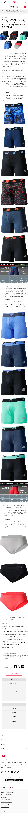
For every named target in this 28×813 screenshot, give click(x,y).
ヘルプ (3, 735)
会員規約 (3, 797)
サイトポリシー (5, 804)
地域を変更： (4, 787)
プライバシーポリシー (6, 802)
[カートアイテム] (25, 2)
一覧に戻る (14, 673)
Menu (25, 7)
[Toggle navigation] (1, 2)
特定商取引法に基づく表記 (7, 792)
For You (3, 748)
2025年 (14, 712)
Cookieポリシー (5, 807)
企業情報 (3, 744)
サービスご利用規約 (6, 794)
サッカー (14, 695)
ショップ (3, 739)
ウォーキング (14, 683)
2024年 (14, 717)
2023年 (14, 721)
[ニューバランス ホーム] (14, 2)
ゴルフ (14, 691)
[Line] (23, 667)
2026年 (14, 708)
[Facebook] (15, 667)
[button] (4, 2)
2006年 (4, 639)
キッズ (14, 687)
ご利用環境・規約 (5, 799)
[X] (19, 667)
